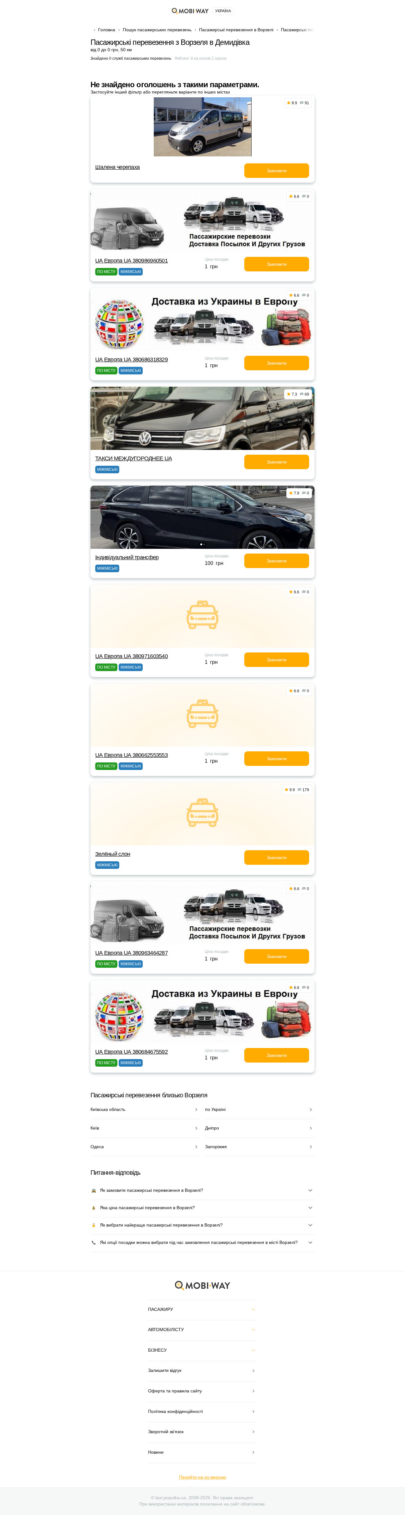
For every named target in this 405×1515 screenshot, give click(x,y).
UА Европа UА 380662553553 (131, 755)
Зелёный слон (112, 854)
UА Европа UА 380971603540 (131, 656)
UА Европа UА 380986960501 (131, 261)
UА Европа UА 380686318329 (131, 359)
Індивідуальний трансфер (127, 557)
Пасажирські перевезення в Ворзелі (236, 29)
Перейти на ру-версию (202, 1477)
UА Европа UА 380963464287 (131, 953)
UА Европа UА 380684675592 (131, 1052)
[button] (201, 544)
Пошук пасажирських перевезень (157, 29)
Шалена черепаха (117, 167)
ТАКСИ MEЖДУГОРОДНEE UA (133, 458)
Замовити (277, 170)
